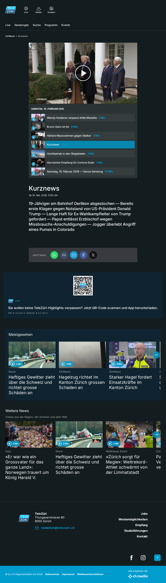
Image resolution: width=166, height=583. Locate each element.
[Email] (74, 255)
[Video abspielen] (83, 73)
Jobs (144, 513)
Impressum (68, 574)
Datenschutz (52, 574)
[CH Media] (138, 576)
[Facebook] (83, 255)
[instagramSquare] (143, 557)
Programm (51, 25)
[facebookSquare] (131, 557)
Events (65, 25)
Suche (37, 25)
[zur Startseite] (11, 10)
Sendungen (21, 25)
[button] (64, 255)
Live (8, 25)
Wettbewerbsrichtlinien (90, 574)
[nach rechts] (156, 354)
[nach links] (9, 354)
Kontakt (142, 536)
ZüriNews (10, 36)
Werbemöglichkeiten (133, 519)
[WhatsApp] (54, 255)
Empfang (141, 525)
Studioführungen (136, 530)
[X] (93, 255)
